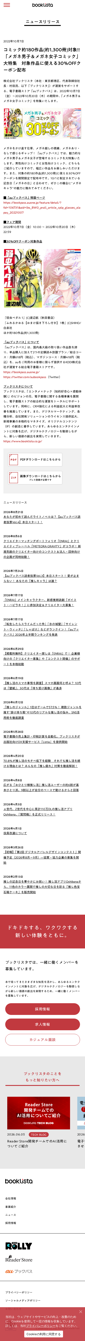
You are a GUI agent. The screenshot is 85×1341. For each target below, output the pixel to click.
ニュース (10, 1214)
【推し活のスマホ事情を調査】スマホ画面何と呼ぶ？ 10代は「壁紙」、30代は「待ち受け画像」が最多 (42, 686)
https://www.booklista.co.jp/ (22, 441)
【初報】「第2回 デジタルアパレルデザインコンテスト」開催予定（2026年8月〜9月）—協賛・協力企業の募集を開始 (42, 857)
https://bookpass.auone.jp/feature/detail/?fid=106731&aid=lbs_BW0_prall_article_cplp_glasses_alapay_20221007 (41, 207)
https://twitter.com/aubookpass (24, 377)
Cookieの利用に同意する (44, 1334)
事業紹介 (10, 1206)
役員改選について (15, 833)
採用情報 (10, 1223)
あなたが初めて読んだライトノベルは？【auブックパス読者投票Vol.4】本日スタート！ (41, 519)
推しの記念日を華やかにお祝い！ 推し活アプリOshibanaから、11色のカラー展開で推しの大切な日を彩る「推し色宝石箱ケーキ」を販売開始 (42, 887)
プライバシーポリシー (18, 1292)
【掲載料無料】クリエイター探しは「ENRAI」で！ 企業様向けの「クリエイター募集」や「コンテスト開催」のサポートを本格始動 (41, 659)
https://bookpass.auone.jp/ (21, 372)
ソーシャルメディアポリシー (23, 1300)
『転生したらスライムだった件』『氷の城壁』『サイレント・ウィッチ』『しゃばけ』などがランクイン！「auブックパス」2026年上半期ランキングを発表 (41, 629)
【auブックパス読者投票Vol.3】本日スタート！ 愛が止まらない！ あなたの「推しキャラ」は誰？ (41, 578)
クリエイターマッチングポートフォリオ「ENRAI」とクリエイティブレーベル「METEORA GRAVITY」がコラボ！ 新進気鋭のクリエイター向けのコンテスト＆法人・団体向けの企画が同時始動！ (42, 549)
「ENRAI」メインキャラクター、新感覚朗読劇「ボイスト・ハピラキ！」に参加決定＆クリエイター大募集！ (39, 603)
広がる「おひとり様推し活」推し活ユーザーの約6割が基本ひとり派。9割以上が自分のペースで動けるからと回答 (41, 788)
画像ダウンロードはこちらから (40, 476)
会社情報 (10, 1198)
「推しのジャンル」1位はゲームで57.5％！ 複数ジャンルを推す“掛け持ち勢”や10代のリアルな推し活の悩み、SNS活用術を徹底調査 (42, 712)
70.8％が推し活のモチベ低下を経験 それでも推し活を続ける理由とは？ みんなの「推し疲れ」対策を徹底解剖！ (41, 763)
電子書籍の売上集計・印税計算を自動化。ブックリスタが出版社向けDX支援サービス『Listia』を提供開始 (41, 739)
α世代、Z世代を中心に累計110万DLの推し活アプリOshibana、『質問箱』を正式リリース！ (38, 812)
